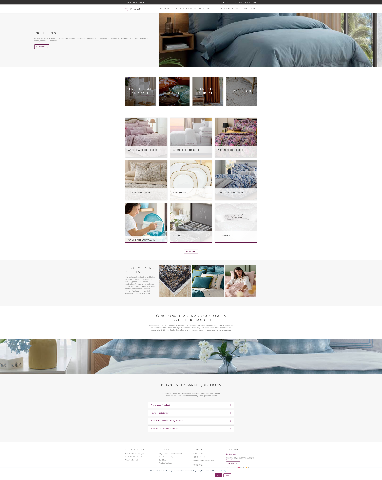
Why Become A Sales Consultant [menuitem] (170, 454)
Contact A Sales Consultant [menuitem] (134, 457)
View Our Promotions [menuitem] (132, 460)
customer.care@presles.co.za (203, 460)
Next (163, 301)
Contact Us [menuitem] (249, 8)
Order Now (41, 47)
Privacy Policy (229, 459)
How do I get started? (160, 413)
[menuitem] (165, 8)
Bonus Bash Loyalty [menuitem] (231, 8)
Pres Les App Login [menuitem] (165, 463)
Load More (190, 252)
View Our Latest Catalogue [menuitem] (134, 454)
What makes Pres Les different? (164, 428)
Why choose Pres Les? (160, 405)
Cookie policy (222, 471)
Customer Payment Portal (246, 2)
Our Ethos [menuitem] (162, 460)
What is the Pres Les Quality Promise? (167, 421)
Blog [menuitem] (201, 8)
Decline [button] (227, 475)
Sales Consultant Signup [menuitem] (167, 457)
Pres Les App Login (223, 2)
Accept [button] (219, 475)
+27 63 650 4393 (199, 457)
